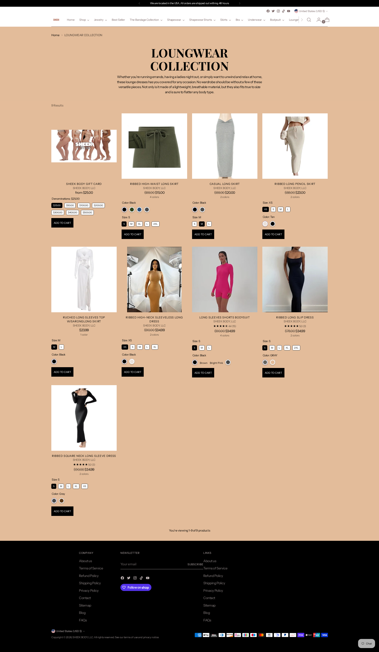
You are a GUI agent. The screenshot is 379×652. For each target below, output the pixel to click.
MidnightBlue (139, 209)
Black (124, 209)
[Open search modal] (309, 20)
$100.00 (84, 205)
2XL (155, 223)
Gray (147, 209)
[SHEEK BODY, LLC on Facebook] (268, 11)
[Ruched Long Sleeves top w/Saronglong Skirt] (84, 279)
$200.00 (98, 205)
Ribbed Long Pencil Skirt (295, 183)
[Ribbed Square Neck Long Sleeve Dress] (84, 418)
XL (139, 223)
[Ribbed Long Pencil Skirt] (295, 146)
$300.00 (57, 212)
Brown (204, 362)
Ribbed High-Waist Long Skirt (154, 183)
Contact (85, 598)
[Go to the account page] (317, 20)
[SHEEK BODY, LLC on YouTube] (288, 11)
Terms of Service (91, 568)
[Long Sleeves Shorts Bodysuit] (224, 279)
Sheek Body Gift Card (84, 183)
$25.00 (57, 205)
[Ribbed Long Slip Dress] (295, 279)
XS (265, 209)
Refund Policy (89, 576)
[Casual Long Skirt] (224, 146)
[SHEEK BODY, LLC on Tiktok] (283, 11)
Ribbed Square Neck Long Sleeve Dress (84, 455)
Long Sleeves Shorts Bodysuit (224, 317)
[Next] (239, 3)
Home (55, 35)
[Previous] (139, 3)
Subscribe (195, 564)
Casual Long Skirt (225, 183)
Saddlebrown (61, 500)
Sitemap (85, 605)
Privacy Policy (89, 591)
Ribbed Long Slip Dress (295, 317)
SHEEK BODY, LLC (82, 637)
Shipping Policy (90, 583)
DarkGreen (132, 209)
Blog (82, 613)
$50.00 (70, 205)
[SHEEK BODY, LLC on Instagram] (278, 11)
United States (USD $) (312, 11)
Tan (265, 224)
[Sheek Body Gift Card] (84, 146)
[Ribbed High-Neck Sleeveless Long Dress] (154, 279)
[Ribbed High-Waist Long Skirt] (154, 146)
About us (85, 561)
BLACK (272, 362)
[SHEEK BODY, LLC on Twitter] (273, 11)
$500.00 (87, 212)
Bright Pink (216, 362)
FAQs (83, 620)
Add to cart (62, 222)
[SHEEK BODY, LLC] (56, 20)
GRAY (265, 362)
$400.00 (72, 212)
